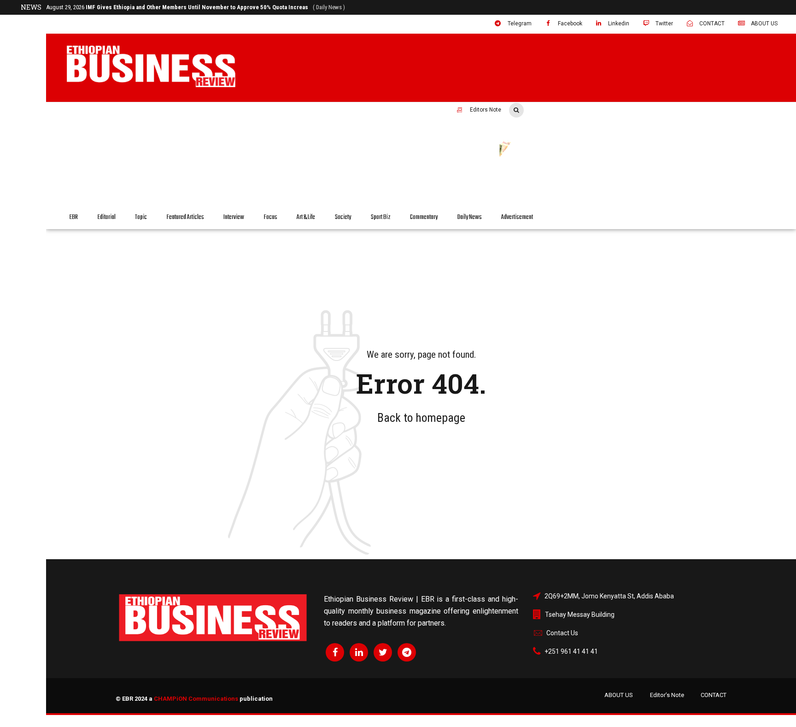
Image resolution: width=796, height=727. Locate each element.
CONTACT (713, 695)
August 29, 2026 (195, 7)
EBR (74, 217)
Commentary (424, 217)
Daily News (469, 217)
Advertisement (517, 217)
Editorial (107, 217)
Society (343, 217)
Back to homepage (421, 418)
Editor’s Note (667, 695)
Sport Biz (381, 217)
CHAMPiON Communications (196, 698)
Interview (233, 217)
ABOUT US (618, 695)
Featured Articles (185, 217)
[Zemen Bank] (614, 176)
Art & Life (306, 217)
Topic (141, 217)
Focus (270, 217)
